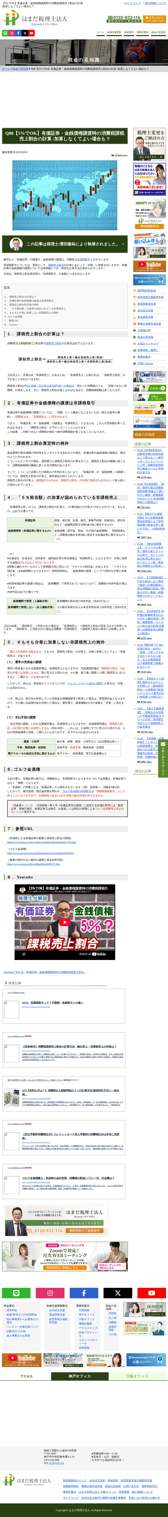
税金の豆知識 (158, 32)
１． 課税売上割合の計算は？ (20, 296)
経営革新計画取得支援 (150, 297)
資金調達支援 (145, 317)
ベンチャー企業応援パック (22, 1326)
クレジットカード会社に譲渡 (85, 683)
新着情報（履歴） (147, 350)
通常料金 (12, 1310)
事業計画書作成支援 (149, 323)
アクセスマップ (88, 1328)
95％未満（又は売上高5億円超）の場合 (49, 385)
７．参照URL (11, 320)
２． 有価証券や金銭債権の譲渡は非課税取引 (29, 300)
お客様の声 (144, 330)
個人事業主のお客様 (18, 1335)
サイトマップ (132, 3)
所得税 (112, 1313)
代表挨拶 (84, 1310)
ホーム (100, 32)
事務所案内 (142, 32)
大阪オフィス (87, 1319)
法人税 (112, 1318)
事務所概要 (85, 1323)
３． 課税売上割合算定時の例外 (21, 304)
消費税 (112, 1322)
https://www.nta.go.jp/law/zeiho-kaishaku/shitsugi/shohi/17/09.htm (41, 842)
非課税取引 (83, 259)
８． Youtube (11, 324)
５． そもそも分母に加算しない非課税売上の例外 (31, 312)
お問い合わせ (145, 363)
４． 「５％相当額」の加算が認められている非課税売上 (35, 308)
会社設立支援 (145, 310)
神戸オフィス (87, 1314)
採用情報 (84, 1347)
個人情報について (155, 3)
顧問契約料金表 (146, 290)
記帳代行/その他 (16, 1331)
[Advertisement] (84, 103)
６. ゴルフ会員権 (13, 316)
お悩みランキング (147, 343)
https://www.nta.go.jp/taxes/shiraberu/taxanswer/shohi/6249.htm (40, 853)
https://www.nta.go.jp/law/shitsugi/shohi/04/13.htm (33, 864)
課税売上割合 (56, 265)
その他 (112, 1334)
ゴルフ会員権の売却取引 (76, 791)
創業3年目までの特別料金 (22, 1314)
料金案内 (129, 32)
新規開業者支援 (146, 304)
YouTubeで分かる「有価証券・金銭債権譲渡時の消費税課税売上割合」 (45, 972)
